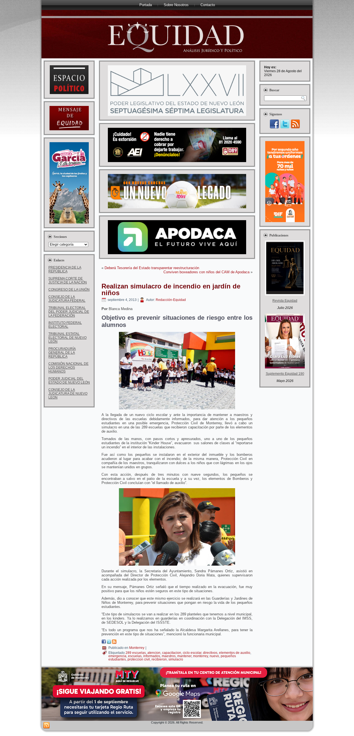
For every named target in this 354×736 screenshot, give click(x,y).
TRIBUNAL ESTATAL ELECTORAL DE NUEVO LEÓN (67, 338)
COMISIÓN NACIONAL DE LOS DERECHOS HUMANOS (68, 367)
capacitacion (171, 653)
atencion (153, 653)
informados (151, 656)
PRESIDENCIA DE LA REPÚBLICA (64, 269)
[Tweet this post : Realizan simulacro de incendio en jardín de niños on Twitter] (109, 643)
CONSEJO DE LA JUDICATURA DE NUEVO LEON (67, 393)
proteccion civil (138, 659)
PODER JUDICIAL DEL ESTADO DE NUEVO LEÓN (69, 380)
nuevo (214, 656)
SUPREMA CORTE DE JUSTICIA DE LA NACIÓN (67, 280)
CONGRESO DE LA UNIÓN (69, 290)
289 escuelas (136, 653)
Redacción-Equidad (171, 300)
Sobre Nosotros (176, 5)
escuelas (135, 656)
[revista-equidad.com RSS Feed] (46, 725)
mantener (184, 656)
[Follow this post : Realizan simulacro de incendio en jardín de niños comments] (114, 643)
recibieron (159, 659)
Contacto (208, 5)
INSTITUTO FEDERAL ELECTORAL (65, 325)
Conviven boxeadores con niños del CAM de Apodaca (206, 272)
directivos (210, 653)
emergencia (117, 656)
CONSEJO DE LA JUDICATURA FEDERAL (66, 299)
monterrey (200, 656)
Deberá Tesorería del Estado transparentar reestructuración (152, 268)
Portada (145, 5)
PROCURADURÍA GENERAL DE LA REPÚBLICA (62, 352)
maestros (169, 656)
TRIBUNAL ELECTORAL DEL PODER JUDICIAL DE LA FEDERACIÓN (68, 312)
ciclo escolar (192, 653)
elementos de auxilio (234, 653)
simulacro (175, 659)
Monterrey (136, 648)
